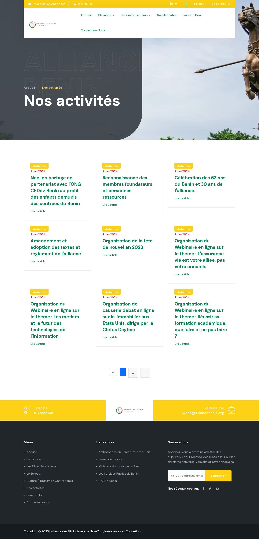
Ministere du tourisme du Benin (120, 466)
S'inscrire (200, 4)
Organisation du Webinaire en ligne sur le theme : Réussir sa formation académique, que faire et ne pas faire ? (201, 320)
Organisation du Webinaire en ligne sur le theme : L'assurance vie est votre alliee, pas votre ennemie (200, 254)
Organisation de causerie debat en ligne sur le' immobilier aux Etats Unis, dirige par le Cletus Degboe (128, 317)
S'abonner (218, 476)
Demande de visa (110, 459)
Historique (34, 459)
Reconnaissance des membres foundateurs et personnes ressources (127, 187)
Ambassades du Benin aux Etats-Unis (124, 452)
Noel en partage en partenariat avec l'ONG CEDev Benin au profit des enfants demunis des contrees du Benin (56, 190)
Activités (39, 166)
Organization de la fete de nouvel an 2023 (128, 244)
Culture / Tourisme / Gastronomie (50, 481)
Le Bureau (33, 474)
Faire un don (192, 15)
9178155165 (85, 3)
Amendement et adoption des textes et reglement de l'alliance (56, 247)
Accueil (86, 15)
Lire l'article (38, 211)
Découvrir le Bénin (134, 15)
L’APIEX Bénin (108, 481)
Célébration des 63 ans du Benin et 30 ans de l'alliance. (200, 184)
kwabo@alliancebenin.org (49, 3)
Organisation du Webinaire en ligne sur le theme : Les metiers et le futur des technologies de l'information (55, 320)
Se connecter (221, 4)
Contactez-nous (93, 30)
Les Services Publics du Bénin (119, 474)
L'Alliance (104, 15)
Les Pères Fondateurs (42, 466)
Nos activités (166, 15)
